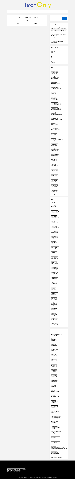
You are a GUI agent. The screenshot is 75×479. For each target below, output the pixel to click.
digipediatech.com (54, 144)
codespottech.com (54, 140)
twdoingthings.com (54, 128)
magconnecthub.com (55, 269)
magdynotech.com (54, 276)
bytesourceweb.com (54, 180)
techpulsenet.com (54, 248)
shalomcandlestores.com (55, 99)
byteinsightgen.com (54, 171)
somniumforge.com (54, 112)
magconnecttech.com (55, 411)
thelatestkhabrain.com (55, 87)
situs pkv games (54, 58)
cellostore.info (53, 93)
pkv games (53, 62)
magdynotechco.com (55, 211)
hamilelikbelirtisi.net (54, 380)
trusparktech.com (54, 362)
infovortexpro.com (54, 186)
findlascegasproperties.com (56, 416)
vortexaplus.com (54, 308)
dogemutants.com (54, 124)
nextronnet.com (54, 297)
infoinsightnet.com (54, 223)
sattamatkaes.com (54, 102)
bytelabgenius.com (54, 156)
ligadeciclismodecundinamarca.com (57, 447)
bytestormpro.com (54, 401)
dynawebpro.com (54, 303)
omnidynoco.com (54, 314)
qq (51, 56)
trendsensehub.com (54, 405)
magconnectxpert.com (55, 246)
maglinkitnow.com (54, 145)
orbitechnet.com (54, 312)
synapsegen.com (54, 304)
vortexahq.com (53, 353)
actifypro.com (53, 371)
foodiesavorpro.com (54, 394)
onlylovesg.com (53, 422)
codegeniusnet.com (54, 222)
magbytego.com (54, 221)
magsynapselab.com (55, 149)
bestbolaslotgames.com (55, 428)
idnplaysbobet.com (54, 426)
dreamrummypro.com (55, 77)
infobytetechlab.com (55, 176)
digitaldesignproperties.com (56, 88)
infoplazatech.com (54, 216)
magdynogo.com (54, 194)
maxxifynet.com (54, 345)
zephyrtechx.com (54, 367)
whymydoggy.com (54, 71)
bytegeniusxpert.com (55, 217)
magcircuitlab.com (54, 241)
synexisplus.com (54, 343)
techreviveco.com (54, 259)
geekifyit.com (53, 100)
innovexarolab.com (54, 175)
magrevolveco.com (54, 184)
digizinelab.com (53, 252)
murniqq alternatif (11, 467)
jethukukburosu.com (54, 110)
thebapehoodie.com (54, 115)
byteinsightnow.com (54, 181)
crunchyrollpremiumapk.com (56, 103)
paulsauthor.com (54, 130)
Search (52, 16)
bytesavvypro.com (54, 170)
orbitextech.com (54, 410)
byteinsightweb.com (54, 146)
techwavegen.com (54, 169)
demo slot (52, 59)
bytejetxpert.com (54, 191)
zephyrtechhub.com (54, 315)
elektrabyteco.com (54, 244)
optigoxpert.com (54, 369)
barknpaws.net (53, 92)
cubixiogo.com (53, 309)
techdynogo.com (54, 141)
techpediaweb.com (54, 155)
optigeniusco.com (54, 359)
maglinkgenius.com (54, 239)
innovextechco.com (54, 238)
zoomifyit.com (53, 325)
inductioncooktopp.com (55, 439)
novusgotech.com (54, 295)
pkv (51, 54)
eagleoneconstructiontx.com (56, 420)
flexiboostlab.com (54, 376)
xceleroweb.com (54, 321)
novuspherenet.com (54, 310)
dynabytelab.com (54, 340)
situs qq (10, 465)
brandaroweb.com (54, 324)
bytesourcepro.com (54, 263)
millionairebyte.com (54, 454)
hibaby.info (53, 432)
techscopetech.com (54, 256)
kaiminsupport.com (54, 78)
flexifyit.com (53, 293)
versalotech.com (54, 381)
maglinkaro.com (54, 261)
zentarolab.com (54, 319)
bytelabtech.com (54, 208)
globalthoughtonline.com (55, 95)
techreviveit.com (54, 161)
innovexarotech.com (54, 185)
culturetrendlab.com (54, 403)
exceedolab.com (54, 384)
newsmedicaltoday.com (55, 441)
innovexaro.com (54, 279)
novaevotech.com (54, 237)
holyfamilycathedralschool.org (56, 449)
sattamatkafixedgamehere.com (57, 429)
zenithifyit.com (53, 354)
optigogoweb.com (54, 323)
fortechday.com (54, 456)
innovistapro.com (54, 375)
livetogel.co (53, 413)
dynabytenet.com (54, 262)
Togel (39, 11)
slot (13, 465)
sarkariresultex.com (54, 89)
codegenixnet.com (54, 179)
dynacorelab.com (54, 348)
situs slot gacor (23, 465)
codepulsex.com (54, 254)
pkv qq (52, 52)
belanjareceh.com (54, 79)
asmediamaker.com (54, 94)
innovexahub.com (54, 346)
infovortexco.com (54, 251)
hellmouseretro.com (54, 122)
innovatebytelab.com (55, 218)
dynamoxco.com (54, 298)
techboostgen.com (54, 206)
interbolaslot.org (54, 73)
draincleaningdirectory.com (56, 108)
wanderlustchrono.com (55, 402)
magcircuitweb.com (54, 153)
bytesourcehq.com (54, 225)
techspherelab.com (54, 264)
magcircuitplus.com (54, 187)
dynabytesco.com (54, 386)
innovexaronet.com (54, 232)
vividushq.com (53, 307)
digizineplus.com (54, 278)
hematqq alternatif (18, 467)
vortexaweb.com (54, 357)
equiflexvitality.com (54, 421)
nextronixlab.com (54, 288)
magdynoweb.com (54, 257)
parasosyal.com (54, 117)
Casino (34, 11)
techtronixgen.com (54, 150)
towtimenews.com (54, 107)
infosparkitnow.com (54, 212)
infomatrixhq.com (54, 235)
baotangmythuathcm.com (56, 109)
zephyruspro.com (54, 285)
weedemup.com (54, 434)
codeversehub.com (54, 267)
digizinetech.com (54, 172)
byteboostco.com (54, 243)
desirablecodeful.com (55, 131)
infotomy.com (53, 138)
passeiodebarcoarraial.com (56, 83)
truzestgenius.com (54, 247)
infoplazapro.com (54, 160)
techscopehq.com (54, 277)
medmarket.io (53, 135)
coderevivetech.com (54, 182)
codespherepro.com (54, 177)
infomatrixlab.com (54, 266)
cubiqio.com (53, 390)
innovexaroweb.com (54, 258)
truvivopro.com (53, 350)
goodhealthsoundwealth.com (56, 119)
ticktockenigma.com (54, 406)
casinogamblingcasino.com (56, 105)
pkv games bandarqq (55, 53)
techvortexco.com (54, 213)
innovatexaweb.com (54, 210)
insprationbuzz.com (54, 82)
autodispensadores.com (55, 438)
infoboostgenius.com (55, 167)
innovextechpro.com (54, 151)
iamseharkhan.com (54, 86)
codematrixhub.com (54, 165)
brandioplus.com (54, 302)
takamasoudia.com (54, 127)
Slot (30, 11)
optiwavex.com (53, 313)
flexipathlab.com (54, 305)
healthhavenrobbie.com (55, 417)
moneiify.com (53, 97)
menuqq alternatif (10, 464)
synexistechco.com (54, 349)
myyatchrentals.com (54, 98)
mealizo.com (53, 91)
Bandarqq (26, 11)
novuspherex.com (54, 360)
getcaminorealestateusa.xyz (56, 457)
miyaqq (16, 470)
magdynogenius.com (55, 148)
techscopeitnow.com (55, 189)
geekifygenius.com (54, 408)
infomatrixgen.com (54, 174)
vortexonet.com (54, 344)
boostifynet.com (54, 365)
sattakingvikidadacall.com (55, 427)
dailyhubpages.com (54, 425)
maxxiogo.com (53, 294)
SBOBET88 (44, 11)
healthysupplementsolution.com (57, 139)
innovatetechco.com (55, 158)
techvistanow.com (54, 233)
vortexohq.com (53, 395)
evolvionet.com (53, 341)
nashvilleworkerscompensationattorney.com (59, 448)
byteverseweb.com (54, 268)
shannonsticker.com (54, 81)
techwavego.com (54, 253)
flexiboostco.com (54, 335)
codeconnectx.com (54, 230)
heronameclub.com (54, 134)
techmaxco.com (54, 382)
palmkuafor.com (54, 74)
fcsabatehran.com (54, 123)
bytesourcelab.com (54, 281)
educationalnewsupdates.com (56, 334)
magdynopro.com (54, 159)
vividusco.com (53, 351)
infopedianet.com (54, 273)
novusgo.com (53, 400)
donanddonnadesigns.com (56, 418)
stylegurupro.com (54, 387)
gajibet (19, 470)
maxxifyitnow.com (54, 283)
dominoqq (11, 469)
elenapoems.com (54, 120)
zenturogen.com (54, 299)
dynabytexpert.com (54, 292)
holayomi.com (53, 446)
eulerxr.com (53, 407)
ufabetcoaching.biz (54, 452)
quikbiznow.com (54, 320)
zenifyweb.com (53, 412)
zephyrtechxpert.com (55, 249)
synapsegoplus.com (54, 272)
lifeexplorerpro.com (54, 398)
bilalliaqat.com (53, 437)
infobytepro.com (54, 220)
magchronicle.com (54, 143)
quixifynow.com (53, 284)
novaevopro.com (54, 361)
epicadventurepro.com (55, 396)
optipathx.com (53, 287)
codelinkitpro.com (54, 205)
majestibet (12, 470)
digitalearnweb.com (54, 72)
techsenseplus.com (54, 166)
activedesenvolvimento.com (56, 423)
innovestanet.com (54, 290)
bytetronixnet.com (54, 190)
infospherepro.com (54, 392)
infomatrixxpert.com (54, 231)
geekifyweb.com (54, 215)
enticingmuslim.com (54, 118)
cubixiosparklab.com (54, 236)
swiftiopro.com (53, 379)
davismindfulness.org (55, 453)
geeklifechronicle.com (55, 391)
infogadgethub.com (54, 204)
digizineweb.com (54, 228)
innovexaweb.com (54, 300)
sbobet (17, 465)
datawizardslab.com (54, 389)
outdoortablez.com (54, 136)
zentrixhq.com (53, 289)
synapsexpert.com (54, 318)
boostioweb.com (54, 336)
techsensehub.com (54, 207)
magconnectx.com (54, 443)
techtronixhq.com (54, 202)
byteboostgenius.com (55, 271)
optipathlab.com (54, 339)
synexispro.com (53, 444)
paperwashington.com (55, 433)
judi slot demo (53, 51)
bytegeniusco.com (54, 164)
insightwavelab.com (54, 397)
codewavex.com (54, 242)
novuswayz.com (54, 370)
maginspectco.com (54, 192)
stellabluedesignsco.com (55, 129)
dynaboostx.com (54, 372)
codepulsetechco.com (55, 227)
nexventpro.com (54, 366)
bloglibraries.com (54, 113)
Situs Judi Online (51, 11)
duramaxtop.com (54, 125)
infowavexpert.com (54, 163)
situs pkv (22, 464)
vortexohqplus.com (54, 377)
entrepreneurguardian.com (56, 431)
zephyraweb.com (54, 356)
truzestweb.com (54, 317)
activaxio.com (53, 385)
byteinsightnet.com (54, 226)
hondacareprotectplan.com (56, 104)
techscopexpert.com (55, 154)
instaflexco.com (54, 374)
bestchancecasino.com (55, 436)
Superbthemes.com (53, 477)
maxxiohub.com (54, 355)
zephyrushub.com (54, 338)
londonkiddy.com (54, 451)
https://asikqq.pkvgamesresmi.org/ (13, 471)
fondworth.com (53, 84)
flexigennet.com (54, 133)
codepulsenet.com (54, 274)
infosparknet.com (54, 282)
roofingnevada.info (54, 442)
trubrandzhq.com (54, 364)
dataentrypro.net (54, 76)
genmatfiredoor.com (55, 415)
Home (21, 11)
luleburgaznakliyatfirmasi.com (56, 114)
